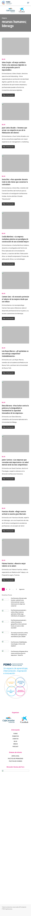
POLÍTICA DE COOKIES (15, 761)
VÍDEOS (15, 744)
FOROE (15, 733)
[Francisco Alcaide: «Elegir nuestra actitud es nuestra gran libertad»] (15, 495)
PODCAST (15, 746)
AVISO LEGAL (15, 756)
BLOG (3, 59)
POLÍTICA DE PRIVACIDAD (15, 758)
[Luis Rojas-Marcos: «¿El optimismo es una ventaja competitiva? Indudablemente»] (15, 335)
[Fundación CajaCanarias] (15, 13)
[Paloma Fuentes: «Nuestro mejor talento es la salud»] (15, 547)
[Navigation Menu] (28, 3)
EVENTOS (15, 739)
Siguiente (21, 589)
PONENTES (15, 736)
